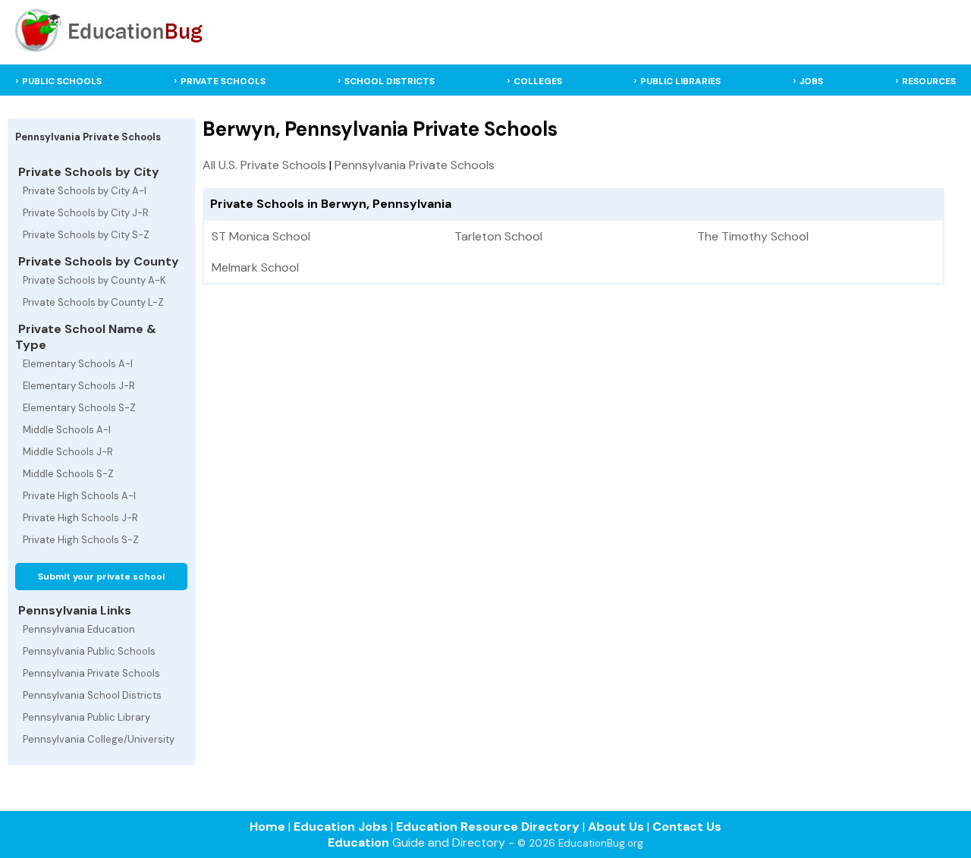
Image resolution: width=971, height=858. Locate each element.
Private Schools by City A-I (84, 190)
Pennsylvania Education (79, 629)
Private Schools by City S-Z (86, 234)
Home (267, 826)
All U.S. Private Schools (264, 165)
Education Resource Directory (488, 826)
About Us (616, 826)
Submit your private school (101, 576)
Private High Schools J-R (80, 517)
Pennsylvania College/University (98, 739)
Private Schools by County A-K (94, 280)
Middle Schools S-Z (68, 473)
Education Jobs (341, 826)
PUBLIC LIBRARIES (680, 81)
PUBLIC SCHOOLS (62, 81)
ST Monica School (261, 236)
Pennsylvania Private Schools (91, 673)
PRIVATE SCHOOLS (223, 81)
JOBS (811, 81)
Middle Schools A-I (67, 429)
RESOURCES (929, 81)
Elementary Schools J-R (79, 385)
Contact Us (686, 826)
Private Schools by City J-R (86, 212)
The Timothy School (753, 236)
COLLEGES (538, 81)
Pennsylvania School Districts (92, 695)
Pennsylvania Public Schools (89, 651)
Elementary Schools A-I (78, 363)
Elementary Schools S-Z (79, 407)
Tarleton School (498, 236)
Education (358, 842)
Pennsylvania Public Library (86, 717)
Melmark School (255, 267)
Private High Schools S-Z (81, 539)
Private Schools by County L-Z (93, 302)
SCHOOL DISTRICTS (389, 81)
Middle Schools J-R (68, 451)
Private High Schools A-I (79, 495)
